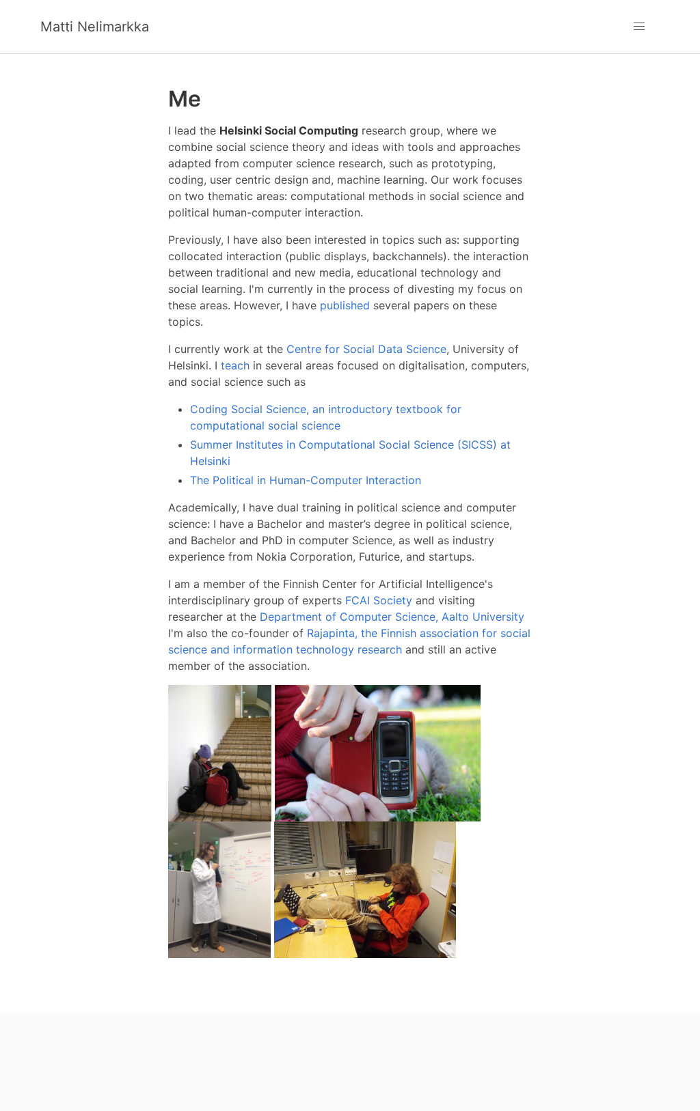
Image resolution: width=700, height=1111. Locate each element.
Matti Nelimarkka (94, 26)
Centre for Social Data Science (366, 349)
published (345, 305)
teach (235, 365)
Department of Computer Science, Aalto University (392, 616)
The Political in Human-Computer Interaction (305, 480)
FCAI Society (378, 600)
